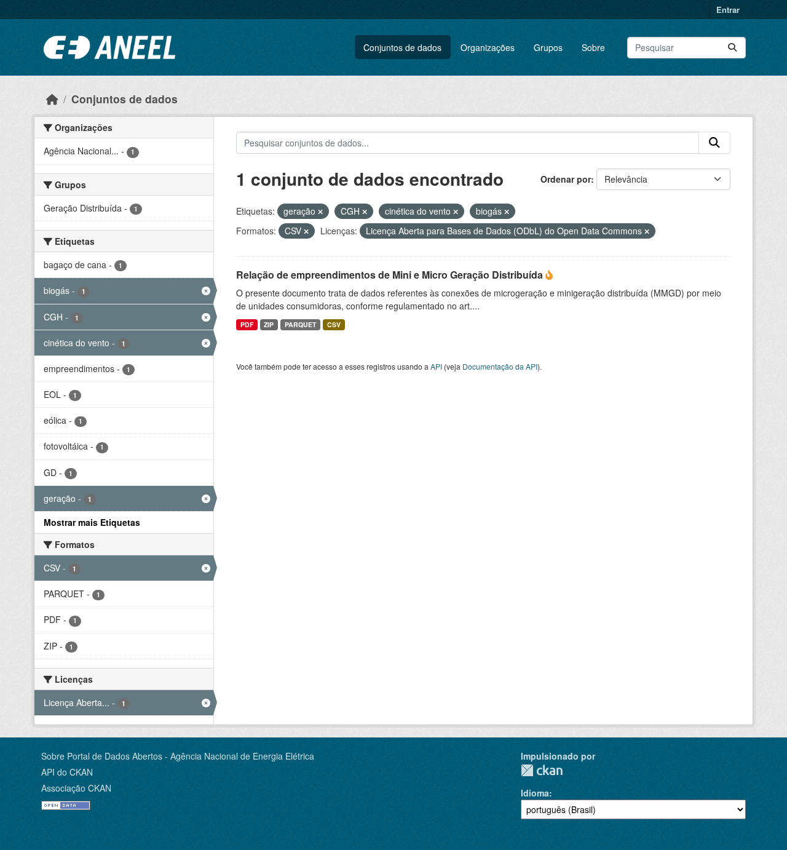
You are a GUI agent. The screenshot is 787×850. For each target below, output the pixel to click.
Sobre (593, 47)
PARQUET (300, 324)
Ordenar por (565, 179)
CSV (334, 324)
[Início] (52, 98)
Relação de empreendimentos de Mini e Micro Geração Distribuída (390, 275)
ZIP (269, 324)
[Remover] (320, 211)
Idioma (535, 793)
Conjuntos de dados (402, 47)
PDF (246, 324)
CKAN (542, 770)
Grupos (548, 47)
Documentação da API (499, 366)
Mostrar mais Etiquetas (92, 522)
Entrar (728, 9)
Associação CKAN (76, 788)
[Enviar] (732, 47)
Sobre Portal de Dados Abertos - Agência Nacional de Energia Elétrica (177, 756)
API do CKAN (67, 772)
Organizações (488, 47)
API (436, 366)
